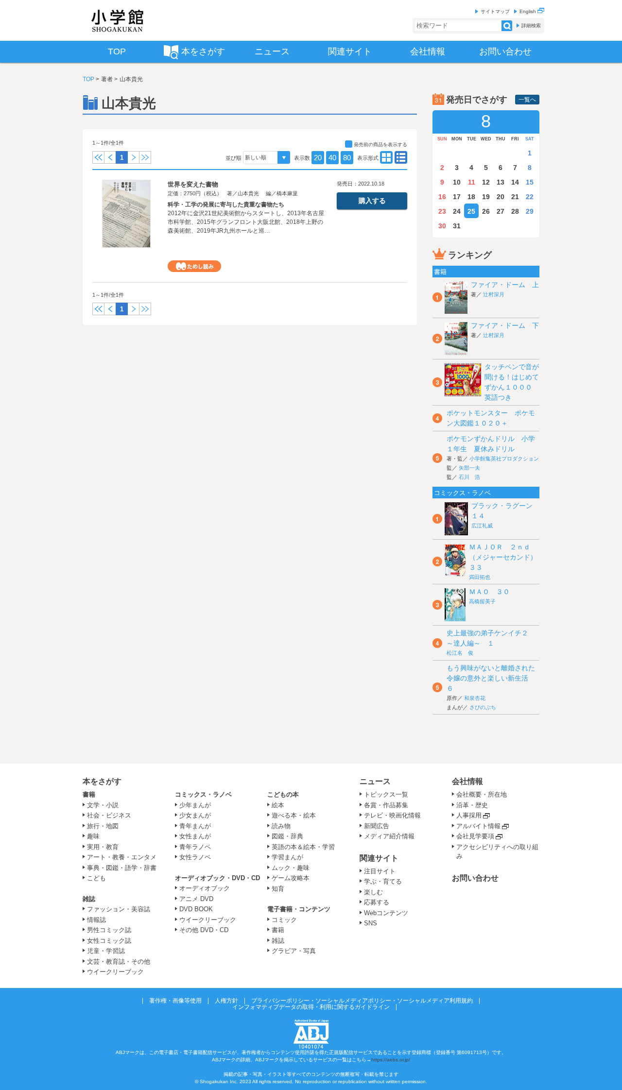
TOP (88, 79)
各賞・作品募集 (386, 805)
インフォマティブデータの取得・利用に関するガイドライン (311, 1007)
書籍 (89, 794)
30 (442, 226)
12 (486, 182)
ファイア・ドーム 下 (505, 325)
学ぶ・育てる (383, 881)
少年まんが (195, 805)
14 (515, 182)
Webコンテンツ (386, 913)
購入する (372, 200)
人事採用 (469, 815)
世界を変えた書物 (193, 184)
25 (471, 211)
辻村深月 (493, 294)
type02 (386, 157)
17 (457, 197)
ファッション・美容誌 (118, 909)
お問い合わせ (475, 878)
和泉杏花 (474, 698)
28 (515, 211)
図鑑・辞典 (287, 836)
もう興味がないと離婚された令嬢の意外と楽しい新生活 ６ (491, 678)
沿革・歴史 (472, 805)
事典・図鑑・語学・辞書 (121, 867)
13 (500, 182)
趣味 (93, 836)
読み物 (281, 826)
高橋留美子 (482, 601)
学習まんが (291, 857)
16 (442, 197)
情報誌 (96, 919)
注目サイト (380, 871)
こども (96, 878)
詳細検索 (531, 25)
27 (500, 211)
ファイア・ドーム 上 (505, 285)
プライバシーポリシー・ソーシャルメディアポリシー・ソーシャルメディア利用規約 (362, 1000)
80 (347, 157)
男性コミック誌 (109, 930)
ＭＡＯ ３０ (489, 592)
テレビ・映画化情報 (392, 815)
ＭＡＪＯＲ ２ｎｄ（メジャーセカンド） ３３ (506, 557)
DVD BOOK (196, 909)
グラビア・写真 (294, 950)
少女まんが (195, 815)
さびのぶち (482, 707)
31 (457, 226)
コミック (284, 919)
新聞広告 (376, 826)
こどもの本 (283, 794)
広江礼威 (482, 525)
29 (530, 211)
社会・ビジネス (109, 815)
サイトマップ (495, 11)
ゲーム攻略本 (291, 878)
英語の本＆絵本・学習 (303, 847)
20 (318, 157)
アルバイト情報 (478, 826)
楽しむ (373, 892)
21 (515, 197)
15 (530, 182)
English (528, 11)
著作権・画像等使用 (175, 1000)
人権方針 (226, 1000)
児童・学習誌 (106, 950)
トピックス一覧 (386, 794)
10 (457, 182)
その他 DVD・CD (203, 930)
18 (471, 197)
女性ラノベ (195, 857)
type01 (401, 157)
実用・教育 (103, 847)
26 (486, 211)
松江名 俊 (460, 653)
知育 (278, 888)
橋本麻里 (287, 193)
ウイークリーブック (115, 971)
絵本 (278, 805)
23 (442, 211)
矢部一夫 (469, 468)
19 (486, 197)
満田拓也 (479, 577)
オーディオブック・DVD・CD (217, 878)
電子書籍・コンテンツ (298, 909)
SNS (370, 923)
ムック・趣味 (291, 867)
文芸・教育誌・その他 (118, 961)
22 (530, 197)
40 (332, 157)
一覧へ (527, 99)
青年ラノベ (195, 847)
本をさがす (102, 781)
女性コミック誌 (109, 940)
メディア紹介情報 (389, 836)
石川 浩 (469, 477)
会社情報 (467, 781)
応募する (376, 902)
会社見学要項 (475, 836)
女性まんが (195, 836)
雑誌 (89, 899)
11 (471, 182)
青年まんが (195, 826)
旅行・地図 (103, 826)
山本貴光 (248, 193)
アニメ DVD (196, 899)
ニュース (375, 781)
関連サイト (379, 858)
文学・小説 (103, 805)
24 (457, 211)
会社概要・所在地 (481, 794)
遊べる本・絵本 (294, 815)
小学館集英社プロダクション (504, 458)
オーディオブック (204, 888)
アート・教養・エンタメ (121, 857)
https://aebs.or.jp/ (390, 1059)
